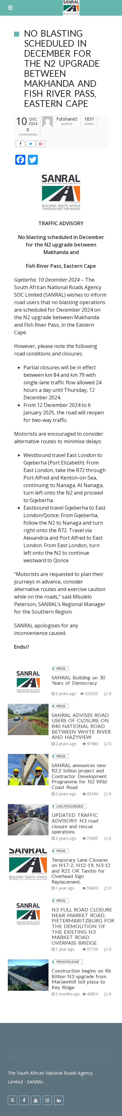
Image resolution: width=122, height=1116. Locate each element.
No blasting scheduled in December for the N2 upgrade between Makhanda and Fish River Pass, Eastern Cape (62, 68)
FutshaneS (67, 119)
